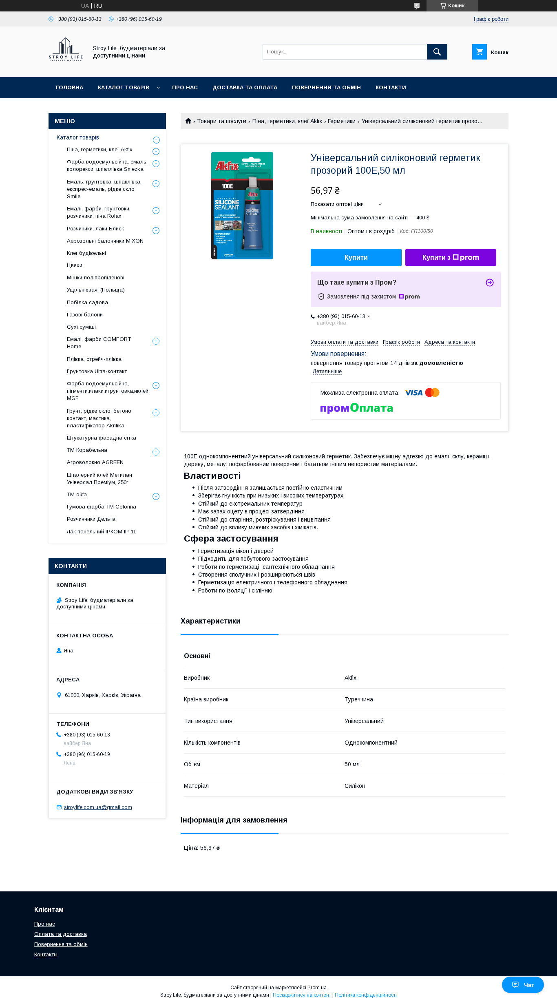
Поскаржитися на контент (302, 995)
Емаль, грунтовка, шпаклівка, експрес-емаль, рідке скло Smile (104, 189)
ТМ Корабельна (87, 450)
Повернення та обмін (326, 87)
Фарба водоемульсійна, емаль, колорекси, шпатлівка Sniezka (107, 165)
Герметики (342, 121)
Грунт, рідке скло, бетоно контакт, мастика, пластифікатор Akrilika (99, 418)
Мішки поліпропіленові (95, 277)
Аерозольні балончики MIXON (105, 241)
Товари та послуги (221, 121)
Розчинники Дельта (91, 519)
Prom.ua (317, 988)
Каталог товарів (123, 87)
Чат (529, 985)
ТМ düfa (77, 494)
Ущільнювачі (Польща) (96, 290)
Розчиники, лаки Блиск (95, 229)
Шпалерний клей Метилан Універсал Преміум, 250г (99, 478)
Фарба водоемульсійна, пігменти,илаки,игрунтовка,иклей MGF (107, 390)
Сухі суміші (81, 327)
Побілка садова (87, 302)
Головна (69, 87)
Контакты (45, 954)
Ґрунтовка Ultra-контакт (97, 371)
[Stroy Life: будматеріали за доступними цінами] (66, 66)
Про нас (185, 87)
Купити (356, 257)
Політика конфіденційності (366, 995)
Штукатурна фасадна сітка (101, 438)
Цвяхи (74, 265)
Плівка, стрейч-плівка (94, 359)
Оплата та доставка (60, 934)
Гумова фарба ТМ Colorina (101, 507)
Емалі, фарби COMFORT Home (99, 342)
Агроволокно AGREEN (95, 462)
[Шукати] (437, 52)
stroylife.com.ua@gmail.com (98, 807)
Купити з (436, 257)
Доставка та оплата (244, 87)
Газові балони (85, 315)
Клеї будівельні (86, 253)
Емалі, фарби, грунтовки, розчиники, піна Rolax (98, 212)
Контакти (391, 87)
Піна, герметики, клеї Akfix (287, 121)
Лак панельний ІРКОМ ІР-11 (101, 531)
